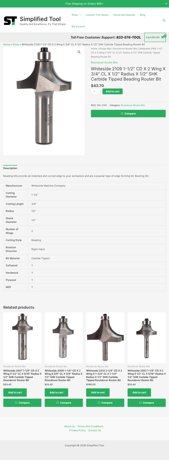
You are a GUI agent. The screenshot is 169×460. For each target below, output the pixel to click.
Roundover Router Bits (125, 48)
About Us (69, 426)
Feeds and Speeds (124, 14)
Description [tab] (10, 168)
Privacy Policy (77, 430)
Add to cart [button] (15, 392)
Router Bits (105, 48)
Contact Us (94, 430)
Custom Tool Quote (97, 14)
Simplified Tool (40, 18)
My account (78, 26)
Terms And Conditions (90, 426)
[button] (79, 15)
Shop (75, 14)
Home (6, 44)
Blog (142, 14)
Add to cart (112, 91)
